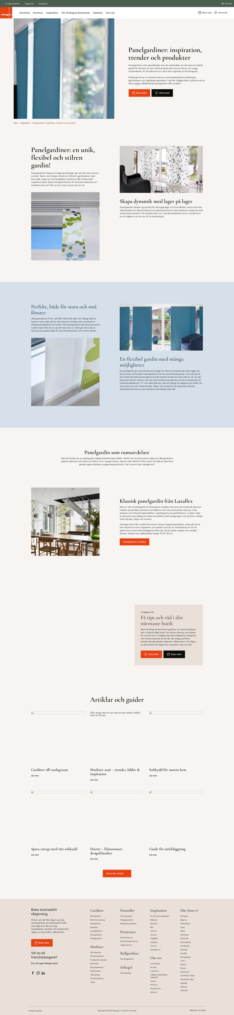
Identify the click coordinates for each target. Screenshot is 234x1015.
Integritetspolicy (35, 1011)
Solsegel (126, 967)
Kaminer (98, 12)
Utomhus (24, 12)
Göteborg (184, 935)
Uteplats (153, 942)
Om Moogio (155, 963)
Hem (16, 123)
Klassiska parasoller (128, 923)
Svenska (228, 3)
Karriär (153, 981)
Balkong (153, 920)
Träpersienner (126, 945)
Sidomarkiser (95, 971)
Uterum (153, 946)
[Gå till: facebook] (32, 973)
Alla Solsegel (125, 973)
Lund (182, 961)
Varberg (183, 987)
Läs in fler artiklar (114, 873)
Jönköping (184, 946)
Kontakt (153, 967)
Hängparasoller (126, 920)
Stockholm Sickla (187, 975)
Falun (182, 927)
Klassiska (94, 927)
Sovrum (153, 931)
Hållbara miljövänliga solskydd (158, 976)
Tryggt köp (29, 4)
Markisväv (94, 963)
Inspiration (52, 12)
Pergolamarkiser (97, 967)
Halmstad (184, 938)
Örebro (183, 968)
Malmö (183, 964)
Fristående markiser (98, 960)
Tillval (92, 982)
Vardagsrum (155, 950)
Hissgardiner (95, 923)
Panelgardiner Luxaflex (134, 542)
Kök (151, 927)
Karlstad (183, 950)
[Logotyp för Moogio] (6, 12)
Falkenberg (185, 923)
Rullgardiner (129, 953)
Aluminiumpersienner (129, 941)
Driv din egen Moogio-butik (44, 963)
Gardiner (97, 910)
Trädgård (154, 938)
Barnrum (153, 923)
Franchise (154, 971)
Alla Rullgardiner (127, 959)
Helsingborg (185, 942)
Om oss (110, 12)
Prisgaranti (43, 4)
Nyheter (153, 992)
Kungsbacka (185, 957)
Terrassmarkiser (97, 978)
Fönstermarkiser (97, 956)
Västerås (184, 990)
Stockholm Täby (187, 979)
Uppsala (183, 983)
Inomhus (38, 12)
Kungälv (183, 953)
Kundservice (155, 988)
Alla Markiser (95, 952)
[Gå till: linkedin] (43, 973)
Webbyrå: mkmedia (198, 1010)
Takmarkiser (95, 975)
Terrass (153, 935)
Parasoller (127, 910)
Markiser (96, 946)
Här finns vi (189, 910)
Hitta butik (222, 12)
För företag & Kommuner (75, 12)
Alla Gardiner (95, 916)
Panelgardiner (96, 935)
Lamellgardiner (96, 931)
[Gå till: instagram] (38, 973)
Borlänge (184, 916)
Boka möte (207, 12)
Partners (153, 985)
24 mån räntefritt (12, 4)
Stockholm (184, 972)
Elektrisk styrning (97, 920)
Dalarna (183, 920)
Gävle (182, 931)
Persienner (128, 932)
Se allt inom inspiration (159, 916)
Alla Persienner (126, 937)
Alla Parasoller (126, 916)
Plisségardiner (96, 938)
